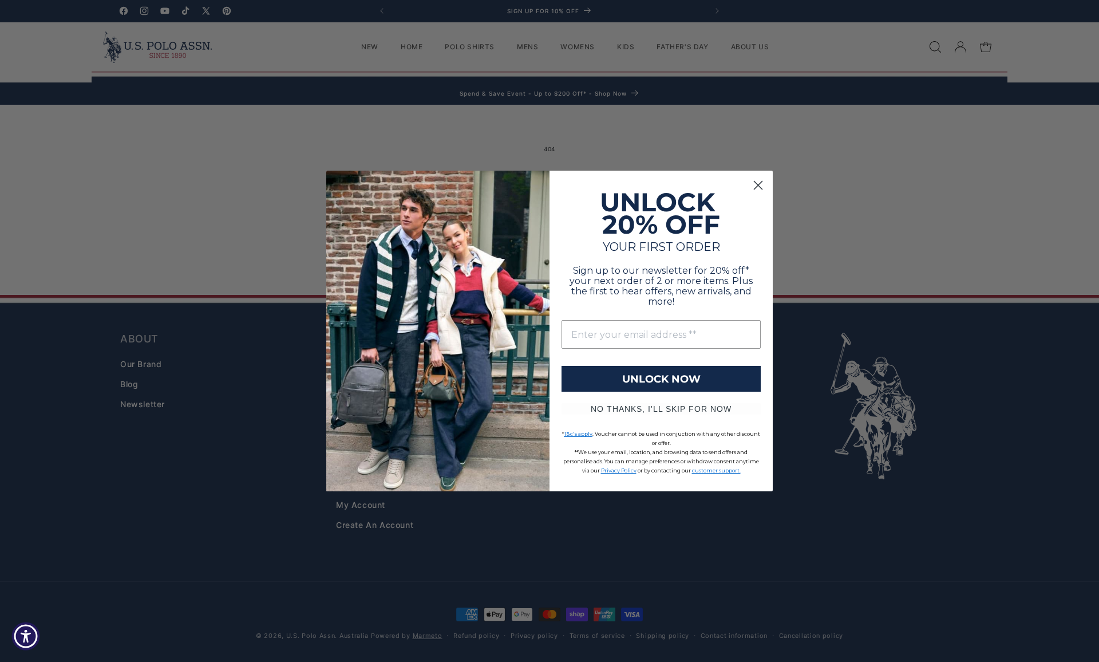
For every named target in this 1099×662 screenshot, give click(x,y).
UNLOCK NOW (661, 379)
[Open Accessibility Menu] (25, 636)
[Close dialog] (758, 185)
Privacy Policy (619, 470)
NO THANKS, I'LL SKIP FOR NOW (661, 408)
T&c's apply (578, 434)
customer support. (716, 470)
